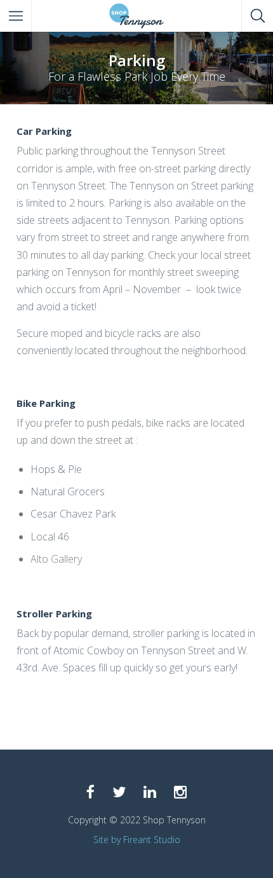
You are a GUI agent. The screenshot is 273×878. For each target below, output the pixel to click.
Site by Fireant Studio (136, 839)
